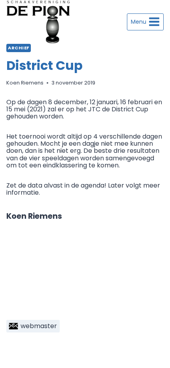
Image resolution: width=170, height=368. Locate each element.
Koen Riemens (24, 82)
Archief (18, 48)
